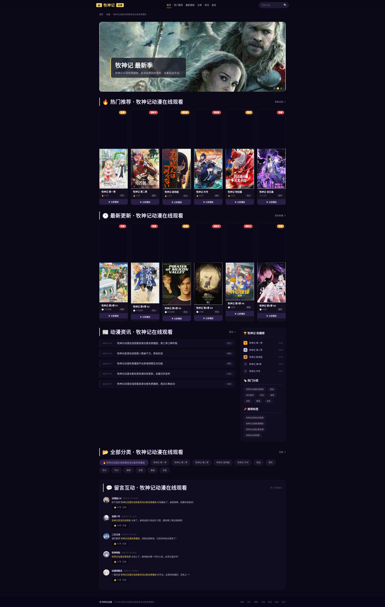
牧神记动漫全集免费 (255, 429)
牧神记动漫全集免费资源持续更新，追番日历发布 (143, 373)
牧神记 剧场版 (255, 357)
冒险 (270, 462)
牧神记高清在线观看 (255, 417)
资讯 (207, 4)
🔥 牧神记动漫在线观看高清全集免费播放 (124, 462)
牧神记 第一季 (255, 342)
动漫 (108, 14)
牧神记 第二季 (255, 349)
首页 (169, 4)
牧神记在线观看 (253, 435)
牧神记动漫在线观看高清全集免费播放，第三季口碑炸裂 (147, 343)
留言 (214, 4)
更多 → (232, 331)
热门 (249, 602)
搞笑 (272, 395)
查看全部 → (280, 101)
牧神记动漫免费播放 (255, 423)
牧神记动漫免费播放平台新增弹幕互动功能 (140, 363)
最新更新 (190, 4)
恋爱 (248, 401)
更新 (256, 602)
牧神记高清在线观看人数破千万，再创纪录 (140, 353)
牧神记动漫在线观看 (255, 389)
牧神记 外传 (254, 371)
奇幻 (104, 470)
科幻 (262, 395)
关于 (284, 602)
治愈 (268, 401)
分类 (199, 4)
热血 (272, 389)
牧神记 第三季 (202, 462)
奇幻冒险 (250, 395)
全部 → (282, 452)
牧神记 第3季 (255, 364)
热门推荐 (178, 4)
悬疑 (258, 401)
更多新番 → (280, 215)
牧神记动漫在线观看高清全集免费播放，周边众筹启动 (146, 383)
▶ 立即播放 (114, 202)
